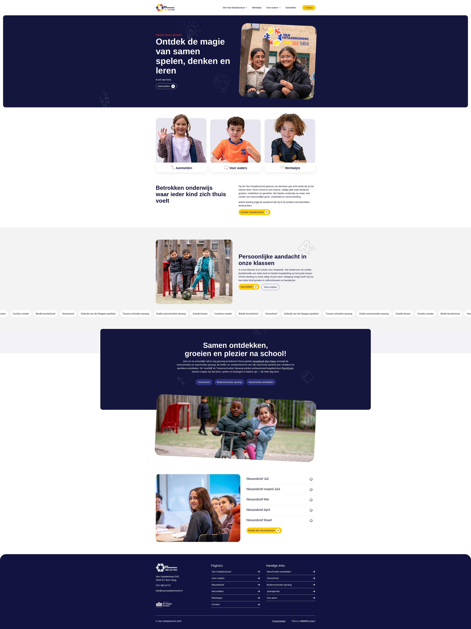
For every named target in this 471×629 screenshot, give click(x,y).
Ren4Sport (287, 368)
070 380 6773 (163, 585)
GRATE (304, 621)
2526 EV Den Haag (166, 580)
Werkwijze (257, 8)
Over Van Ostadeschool (234, 8)
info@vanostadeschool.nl (169, 590)
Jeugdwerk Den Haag (264, 361)
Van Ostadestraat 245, (167, 576)
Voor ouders (272, 8)
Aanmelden (290, 8)
